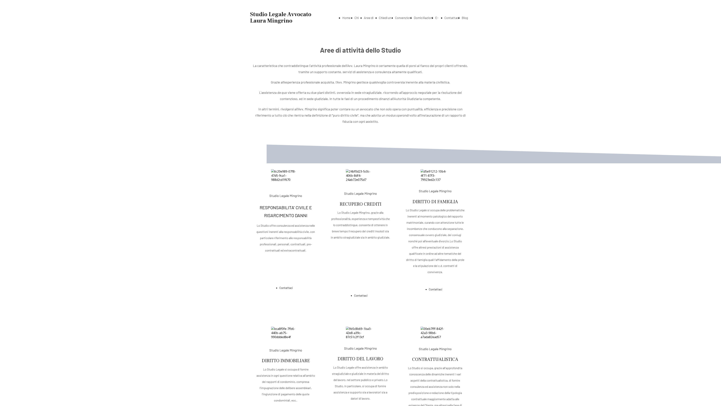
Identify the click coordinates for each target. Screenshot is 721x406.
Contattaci (451, 18)
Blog (465, 18)
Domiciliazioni (423, 18)
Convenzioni (403, 18)
